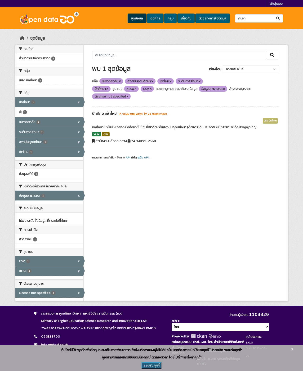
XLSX (96, 134)
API (128, 157)
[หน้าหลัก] (22, 38)
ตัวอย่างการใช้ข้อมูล (212, 18)
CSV (105, 134)
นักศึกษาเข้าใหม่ (105, 114)
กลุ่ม (171, 18)
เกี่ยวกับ (186, 18)
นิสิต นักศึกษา (270, 120)
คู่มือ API (143, 157)
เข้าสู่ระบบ (276, 3)
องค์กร (155, 18)
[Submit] (278, 18)
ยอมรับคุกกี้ (151, 365)
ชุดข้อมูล (137, 18)
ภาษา (175, 320)
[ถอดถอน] (120, 81)
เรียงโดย (215, 69)
